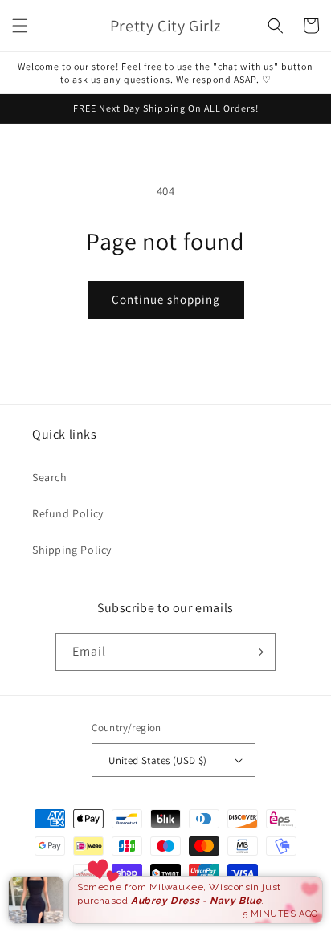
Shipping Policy (72, 549)
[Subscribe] (257, 652)
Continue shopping (166, 299)
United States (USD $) (157, 760)
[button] (20, 25)
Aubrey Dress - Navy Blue (196, 900)
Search (49, 477)
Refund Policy (68, 513)
